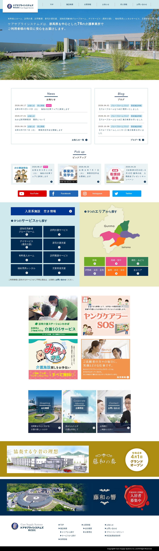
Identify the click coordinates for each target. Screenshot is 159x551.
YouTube (34, 194)
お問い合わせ (142, 4)
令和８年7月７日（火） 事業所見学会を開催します (39, 130)
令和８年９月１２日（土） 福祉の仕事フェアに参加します (42, 109)
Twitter (129, 194)
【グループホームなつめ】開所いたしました (118, 109)
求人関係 (40, 106)
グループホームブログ (120, 106)
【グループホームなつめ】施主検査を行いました (120, 119)
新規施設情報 (136, 106)
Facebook (66, 194)
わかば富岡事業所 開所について (30, 119)
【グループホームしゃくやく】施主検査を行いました (121, 131)
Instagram (97, 194)
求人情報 (123, 4)
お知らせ (105, 4)
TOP (51, 4)
